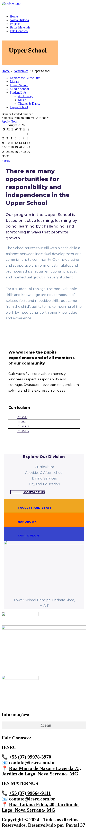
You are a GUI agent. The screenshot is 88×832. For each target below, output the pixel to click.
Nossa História (19, 20)
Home (14, 16)
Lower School (19, 85)
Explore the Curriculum (25, 78)
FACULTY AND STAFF (35, 507)
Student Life (18, 92)
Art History (25, 96)
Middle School (19, 89)
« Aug (6, 160)
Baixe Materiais (20, 27)
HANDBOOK (27, 521)
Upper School (19, 107)
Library (14, 81)
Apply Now (9, 121)
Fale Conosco (19, 31)
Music (22, 100)
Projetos (15, 23)
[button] (20, 431)
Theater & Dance (29, 103)
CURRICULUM (28, 535)
